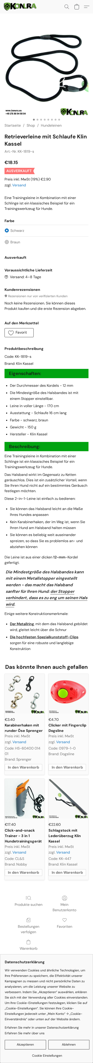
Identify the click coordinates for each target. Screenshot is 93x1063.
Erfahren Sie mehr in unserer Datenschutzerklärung (42, 1027)
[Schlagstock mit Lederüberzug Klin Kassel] (68, 799)
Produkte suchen (28, 904)
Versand (19, 185)
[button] (21, 7)
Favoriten (64, 926)
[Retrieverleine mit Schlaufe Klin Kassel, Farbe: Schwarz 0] (46, 74)
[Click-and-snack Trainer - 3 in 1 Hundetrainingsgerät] (24, 799)
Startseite (13, 125)
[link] (47, 1053)
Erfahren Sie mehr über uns (24, 1033)
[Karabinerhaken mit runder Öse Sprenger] (24, 694)
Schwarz (17, 230)
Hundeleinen (51, 125)
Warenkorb (28, 948)
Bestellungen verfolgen (28, 929)
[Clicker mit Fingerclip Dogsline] (68, 694)
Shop (31, 125)
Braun (15, 242)
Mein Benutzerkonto (64, 907)
